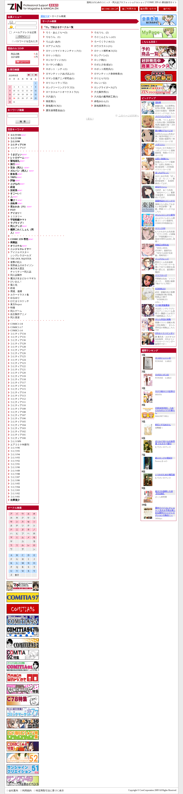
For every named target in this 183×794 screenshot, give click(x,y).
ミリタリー (16, 216)
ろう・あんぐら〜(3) (56, 32)
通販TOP (45, 16)
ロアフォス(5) (53, 46)
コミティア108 (18, 412)
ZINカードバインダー (164, 333)
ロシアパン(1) (101, 55)
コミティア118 (18, 379)
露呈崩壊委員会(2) (55, 110)
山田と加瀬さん (162, 159)
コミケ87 (15, 477)
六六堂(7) (51, 96)
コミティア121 (18, 369)
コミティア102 (18, 431)
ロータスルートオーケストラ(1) (62, 92)
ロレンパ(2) (100, 82)
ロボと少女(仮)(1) (103, 64)
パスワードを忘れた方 (26, 41)
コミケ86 (15, 480)
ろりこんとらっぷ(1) (104, 37)
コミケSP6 (15, 441)
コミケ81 (15, 496)
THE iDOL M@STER (20, 258)
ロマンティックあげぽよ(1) (60, 73)
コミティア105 (18, 421)
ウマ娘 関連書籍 (162, 305)
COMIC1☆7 (16, 327)
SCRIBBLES (160, 289)
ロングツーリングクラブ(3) (60, 87)
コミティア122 (18, 366)
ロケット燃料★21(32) (105, 50)
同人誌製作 (16, 275)
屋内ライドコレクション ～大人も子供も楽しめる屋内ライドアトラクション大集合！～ (165, 511)
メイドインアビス (163, 116)
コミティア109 (18, 408)
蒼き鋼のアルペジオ (164, 131)
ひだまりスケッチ (19, 301)
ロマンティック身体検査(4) (108, 73)
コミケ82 (15, 493)
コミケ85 (15, 483)
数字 (17, 575)
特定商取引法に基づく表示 (50, 790)
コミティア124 (18, 359)
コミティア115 (18, 389)
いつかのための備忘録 (165, 475)
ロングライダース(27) (105, 87)
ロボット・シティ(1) (56, 69)
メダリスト (160, 145)
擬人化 (13, 284)
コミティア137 (18, 147)
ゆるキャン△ (161, 187)
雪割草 (158, 103)
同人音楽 (15, 317)
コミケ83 (15, 490)
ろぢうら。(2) (101, 32)
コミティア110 (18, 405)
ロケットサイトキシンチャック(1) (63, 50)
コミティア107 (18, 415)
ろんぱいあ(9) (53, 41)
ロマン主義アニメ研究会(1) (60, 78)
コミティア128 (18, 346)
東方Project (16, 304)
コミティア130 (18, 340)
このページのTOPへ (128, 115)
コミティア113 (18, 395)
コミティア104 (18, 425)
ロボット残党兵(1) (103, 69)
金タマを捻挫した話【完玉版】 (164, 492)
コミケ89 (15, 470)
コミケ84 (15, 487)
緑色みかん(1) (101, 101)
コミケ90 (15, 467)
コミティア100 (18, 438)
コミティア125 (18, 356)
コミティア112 (18, 399)
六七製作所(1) (101, 92)
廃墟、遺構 (16, 291)
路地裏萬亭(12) (102, 105)
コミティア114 (18, 392)
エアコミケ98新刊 (19, 444)
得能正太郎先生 (162, 245)
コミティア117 (18, 382)
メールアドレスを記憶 (24, 32)
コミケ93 (15, 457)
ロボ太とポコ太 (162, 375)
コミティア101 (18, 434)
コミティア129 (18, 343)
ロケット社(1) (53, 55)
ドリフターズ (161, 275)
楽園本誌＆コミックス (165, 201)
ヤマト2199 (160, 228)
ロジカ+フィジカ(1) (56, 60)
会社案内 (13, 790)
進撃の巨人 (16, 262)
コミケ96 (15, 447)
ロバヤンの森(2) (54, 64)
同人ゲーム (16, 311)
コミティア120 (18, 372)
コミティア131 (18, 337)
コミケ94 (15, 454)
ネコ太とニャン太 (163, 358)
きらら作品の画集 (163, 319)
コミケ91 (15, 464)
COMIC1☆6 (16, 330)
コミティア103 (18, 428)
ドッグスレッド (162, 259)
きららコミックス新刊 (165, 215)
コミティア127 (18, 350)
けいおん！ (16, 281)
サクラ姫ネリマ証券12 (165, 391)
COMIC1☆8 (16, 324)
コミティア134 (18, 333)
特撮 (12, 307)
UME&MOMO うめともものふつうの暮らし (165, 410)
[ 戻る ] (89, 118)
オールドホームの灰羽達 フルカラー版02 (165, 442)
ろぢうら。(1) (53, 37)
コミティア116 (18, 385)
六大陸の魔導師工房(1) (106, 96)
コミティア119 (18, 376)
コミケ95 (15, 451)
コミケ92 (15, 460)
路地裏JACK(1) (53, 105)
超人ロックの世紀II (163, 458)
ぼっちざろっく (162, 173)
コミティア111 (18, 402)
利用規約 (27, 790)
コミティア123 (18, 363)
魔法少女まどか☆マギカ (23, 278)
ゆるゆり (15, 298)
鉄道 (12, 288)
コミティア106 (18, 418)
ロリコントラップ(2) (56, 82)
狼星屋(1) (51, 101)
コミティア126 (18, 353)
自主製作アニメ (18, 314)
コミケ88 (15, 474)
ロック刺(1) (100, 60)
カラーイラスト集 (19, 294)
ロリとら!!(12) (101, 78)
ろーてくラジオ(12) (104, 41)
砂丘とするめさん (163, 425)
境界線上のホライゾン (22, 265)
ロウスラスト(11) (103, 46)
